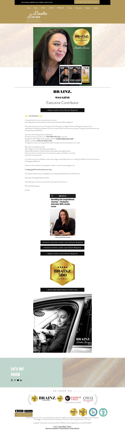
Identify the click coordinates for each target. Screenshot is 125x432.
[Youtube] (18, 380)
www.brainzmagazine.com (68, 165)
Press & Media (62, 426)
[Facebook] (15, 380)
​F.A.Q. (56, 426)
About (69, 426)
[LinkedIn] (21, 380)
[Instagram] (12, 380)
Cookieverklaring (74, 428)
